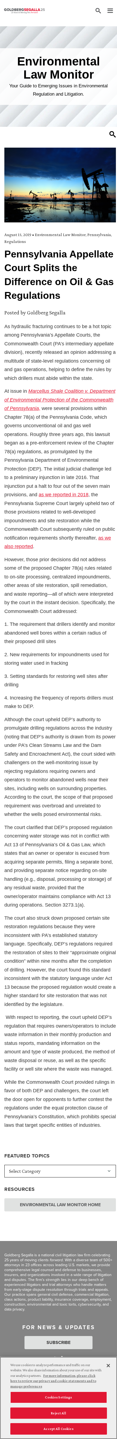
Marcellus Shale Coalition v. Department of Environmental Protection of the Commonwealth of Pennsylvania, (59, 399)
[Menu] (107, 11)
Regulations (15, 241)
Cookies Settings (58, 1397)
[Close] (108, 1366)
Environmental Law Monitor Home (60, 1205)
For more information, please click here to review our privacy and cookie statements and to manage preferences (53, 1381)
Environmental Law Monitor (60, 234)
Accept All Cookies (58, 1429)
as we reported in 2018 (63, 494)
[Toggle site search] (98, 11)
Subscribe (58, 1342)
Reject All (58, 1413)
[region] (58, 1398)
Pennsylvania (99, 234)
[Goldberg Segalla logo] (24, 11)
